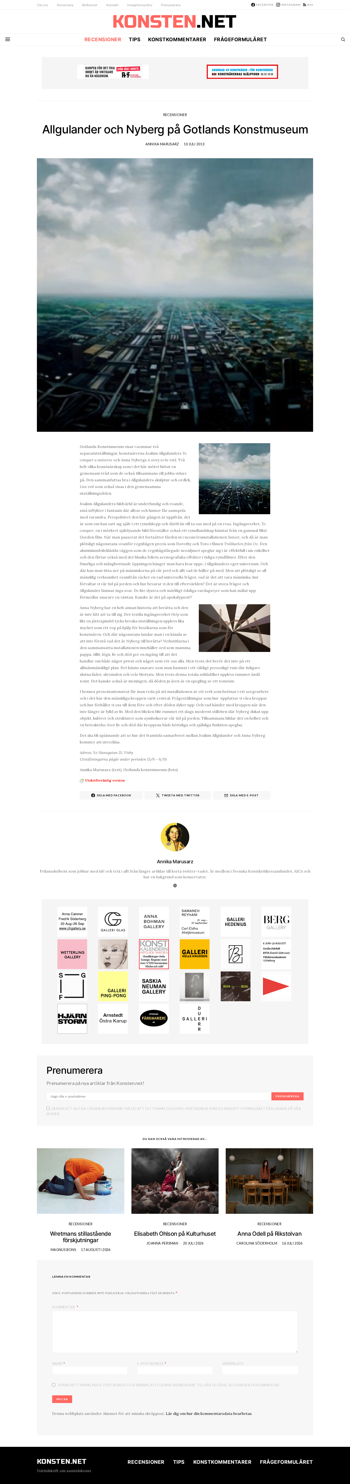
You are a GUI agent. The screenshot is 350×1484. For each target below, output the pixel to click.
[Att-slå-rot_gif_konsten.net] (235, 986)
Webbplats (232, 1364)
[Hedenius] (235, 921)
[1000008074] (154, 986)
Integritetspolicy (139, 5)
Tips (134, 39)
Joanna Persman (162, 1243)
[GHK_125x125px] (195, 953)
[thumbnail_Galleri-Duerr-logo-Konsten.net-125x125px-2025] (195, 1018)
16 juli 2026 (292, 1243)
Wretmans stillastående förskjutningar (80, 1237)
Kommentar (64, 1307)
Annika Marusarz (162, 144)
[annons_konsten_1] (276, 986)
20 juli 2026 (193, 1243)
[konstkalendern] (154, 953)
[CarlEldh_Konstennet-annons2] (195, 921)
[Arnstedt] (113, 1018)
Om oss (42, 5)
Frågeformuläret (240, 39)
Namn (58, 1363)
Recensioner (103, 39)
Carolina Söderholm (256, 1243)
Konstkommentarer (177, 39)
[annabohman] (154, 921)
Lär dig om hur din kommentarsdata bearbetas (209, 1413)
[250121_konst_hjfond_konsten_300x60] (242, 71)
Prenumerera (170, 5)
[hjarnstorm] (72, 1018)
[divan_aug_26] (113, 953)
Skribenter (90, 5)
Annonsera (65, 5)
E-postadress (151, 1363)
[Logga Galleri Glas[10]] (113, 921)
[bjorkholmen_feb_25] (235, 953)
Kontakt (112, 5)
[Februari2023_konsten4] (276, 921)
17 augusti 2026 (95, 1250)
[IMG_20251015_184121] (113, 71)
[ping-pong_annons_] (113, 986)
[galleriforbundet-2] (72, 986)
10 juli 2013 (194, 144)
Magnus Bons (63, 1250)
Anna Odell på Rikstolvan (269, 1233)
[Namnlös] (72, 921)
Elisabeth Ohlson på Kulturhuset (175, 1233)
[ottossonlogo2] (154, 1018)
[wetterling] (72, 953)
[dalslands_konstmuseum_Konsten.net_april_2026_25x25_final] (276, 953)
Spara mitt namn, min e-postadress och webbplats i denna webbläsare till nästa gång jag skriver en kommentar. (169, 1385)
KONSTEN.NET (62, 1461)
